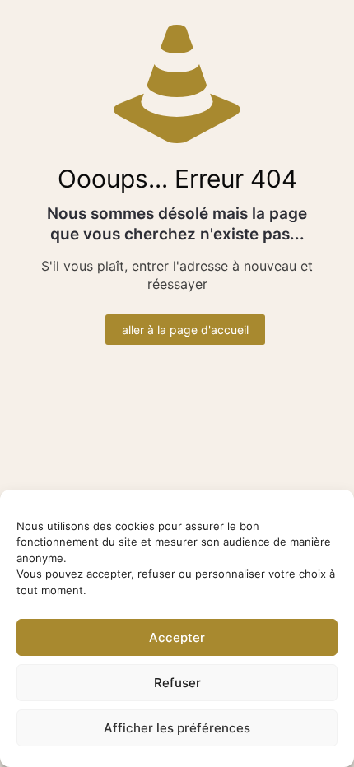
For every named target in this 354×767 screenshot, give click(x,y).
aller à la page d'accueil (185, 330)
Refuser (177, 682)
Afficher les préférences (177, 728)
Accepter (177, 637)
